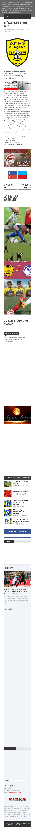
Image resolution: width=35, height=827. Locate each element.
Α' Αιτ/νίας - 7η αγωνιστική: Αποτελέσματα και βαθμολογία (20, 511)
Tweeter (23, 173)
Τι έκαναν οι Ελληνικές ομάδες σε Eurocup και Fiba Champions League (15, 590)
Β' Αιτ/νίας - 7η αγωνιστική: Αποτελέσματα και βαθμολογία (20, 502)
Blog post (27, 187)
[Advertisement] (17, 393)
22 (5, 187)
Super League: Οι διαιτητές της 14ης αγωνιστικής (20, 492)
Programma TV (7, 780)
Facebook (13, 173)
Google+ (13, 177)
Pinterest (23, 177)
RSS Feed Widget (17, 472)
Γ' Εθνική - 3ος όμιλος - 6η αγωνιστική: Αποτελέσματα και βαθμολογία (20, 521)
